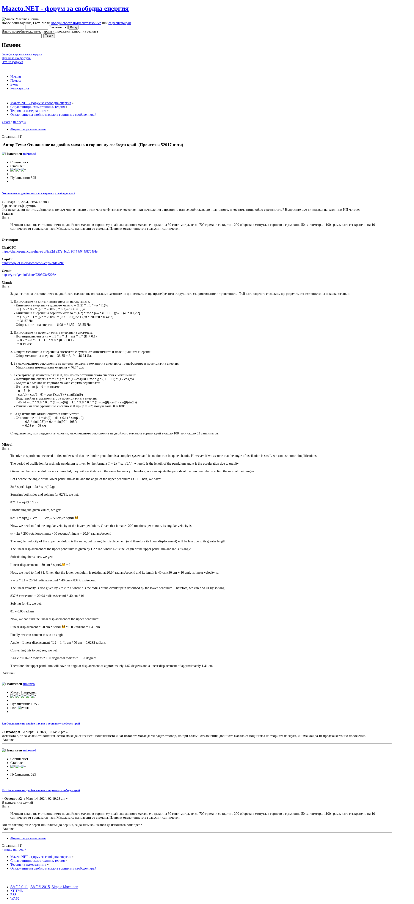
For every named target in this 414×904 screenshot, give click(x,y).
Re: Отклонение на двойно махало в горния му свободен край (41, 723)
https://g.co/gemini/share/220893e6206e (29, 274)
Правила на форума (16, 58)
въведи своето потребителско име (76, 23)
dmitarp (29, 684)
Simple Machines (65, 887)
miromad (29, 154)
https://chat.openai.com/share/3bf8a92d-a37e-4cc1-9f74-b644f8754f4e (49, 251)
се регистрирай (119, 23)
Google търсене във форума (22, 54)
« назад (7, 122)
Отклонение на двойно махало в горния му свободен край (38, 193)
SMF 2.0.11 (19, 887)
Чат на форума (12, 62)
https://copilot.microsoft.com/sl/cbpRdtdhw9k (33, 263)
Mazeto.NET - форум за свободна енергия (65, 8)
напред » (19, 122)
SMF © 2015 (40, 887)
